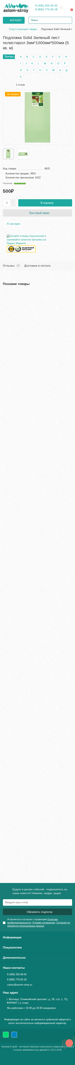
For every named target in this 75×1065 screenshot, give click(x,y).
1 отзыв (19, 84)
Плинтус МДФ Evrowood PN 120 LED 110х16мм (33, 831)
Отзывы (11, 265)
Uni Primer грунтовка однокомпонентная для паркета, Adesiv (32, 441)
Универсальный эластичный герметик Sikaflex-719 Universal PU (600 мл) (35, 635)
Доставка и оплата (37, 265)
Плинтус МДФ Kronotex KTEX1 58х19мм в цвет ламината (33, 341)
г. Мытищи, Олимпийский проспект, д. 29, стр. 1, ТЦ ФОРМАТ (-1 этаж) (37, 1001)
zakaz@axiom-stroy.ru (19, 984)
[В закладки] (69, 294)
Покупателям (12, 947)
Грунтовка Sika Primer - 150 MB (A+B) (27, 538)
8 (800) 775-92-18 (46, 9)
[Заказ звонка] (69, 1043)
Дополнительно (14, 957)
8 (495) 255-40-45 (46, 5)
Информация (12, 937)
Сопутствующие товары (23, 29)
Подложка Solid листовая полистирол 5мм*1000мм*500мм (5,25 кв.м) (27, 734)
